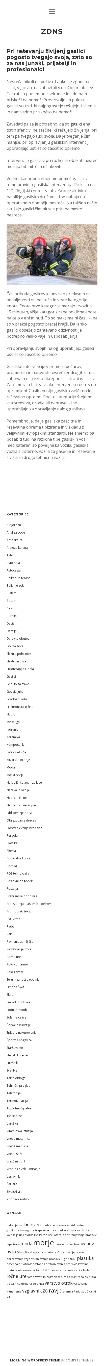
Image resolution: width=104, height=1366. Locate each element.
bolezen (32, 1225)
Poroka (12, 866)
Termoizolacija (17, 1101)
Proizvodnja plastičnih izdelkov (29, 904)
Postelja (12, 888)
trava (92, 1277)
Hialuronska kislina (20, 707)
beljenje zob (15, 1225)
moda (26, 1243)
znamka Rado (71, 1291)
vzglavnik (32, 1291)
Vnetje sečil (14, 1154)
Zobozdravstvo (18, 1199)
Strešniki (12, 1063)
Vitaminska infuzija (20, 1131)
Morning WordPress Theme (35, 1360)
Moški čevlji (15, 775)
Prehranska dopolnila (22, 896)
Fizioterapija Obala (20, 669)
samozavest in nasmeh (42, 1277)
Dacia (11, 623)
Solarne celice (16, 1017)
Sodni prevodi (17, 1010)
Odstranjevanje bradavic (24, 828)
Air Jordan (14, 525)
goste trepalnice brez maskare (48, 1230)
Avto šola (13, 563)
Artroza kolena (17, 547)
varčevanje (80, 1283)
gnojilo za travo (17, 1230)
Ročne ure (14, 957)
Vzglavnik (13, 1176)
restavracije (58, 1270)
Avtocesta (14, 570)
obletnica (50, 1252)
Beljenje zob (15, 585)
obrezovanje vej (17, 1259)
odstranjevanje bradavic (45, 1259)
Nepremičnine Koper (21, 805)
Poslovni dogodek (20, 881)
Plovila (11, 851)
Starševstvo (15, 1048)
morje (43, 1242)
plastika (85, 1258)
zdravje (52, 1290)
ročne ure (17, 1276)
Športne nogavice (19, 1040)
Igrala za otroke (79, 1230)
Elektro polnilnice (19, 654)
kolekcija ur (14, 1235)
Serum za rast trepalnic (23, 979)
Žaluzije (12, 1184)
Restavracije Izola (19, 949)
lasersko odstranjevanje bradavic (75, 1235)
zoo (83, 1291)
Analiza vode (16, 532)
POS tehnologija (18, 873)
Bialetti (11, 593)
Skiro (10, 994)
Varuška (12, 1123)
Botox (11, 601)
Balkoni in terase (18, 578)
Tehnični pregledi (19, 1085)
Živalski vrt (14, 1191)
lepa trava (13, 1244)
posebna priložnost (19, 1264)
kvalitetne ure (43, 1235)
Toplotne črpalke (19, 1108)
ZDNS (52, 31)
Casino (11, 608)
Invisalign (13, 722)
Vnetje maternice (19, 1138)
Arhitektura (14, 540)
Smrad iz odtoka (18, 1002)
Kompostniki (15, 744)
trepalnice (13, 1283)
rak (46, 1269)
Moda (11, 767)
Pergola (12, 835)
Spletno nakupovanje (22, 1032)
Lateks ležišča (16, 752)
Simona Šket (15, 987)
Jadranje (12, 729)
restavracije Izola (78, 1270)
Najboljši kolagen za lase (24, 782)
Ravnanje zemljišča (20, 941)
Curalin (12, 616)
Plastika (12, 843)
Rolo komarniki (17, 964)
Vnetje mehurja (17, 1146)
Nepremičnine (17, 798)
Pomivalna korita (19, 858)
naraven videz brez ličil (70, 1244)
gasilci (76, 124)
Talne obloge (16, 1078)
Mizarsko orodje (18, 760)
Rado (10, 926)
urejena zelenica (32, 1283)
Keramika (13, 737)
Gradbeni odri (17, 699)
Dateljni (12, 631)
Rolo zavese (15, 972)
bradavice (48, 1225)
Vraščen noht (16, 1161)
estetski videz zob (78, 1225)
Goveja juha (15, 691)
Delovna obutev (18, 638)
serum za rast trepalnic (73, 1277)
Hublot (11, 714)
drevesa (61, 1225)
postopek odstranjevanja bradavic (55, 1264)
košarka (28, 1235)
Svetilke (12, 1070)
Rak (9, 934)
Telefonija (14, 1093)
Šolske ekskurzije (19, 1025)
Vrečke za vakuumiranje (23, 1169)
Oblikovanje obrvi (19, 813)
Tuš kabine (14, 1116)
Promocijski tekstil (19, 911)
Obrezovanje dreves (21, 820)
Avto (10, 555)
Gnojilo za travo (18, 684)
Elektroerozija (16, 661)
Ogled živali (68, 1259)
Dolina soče (15, 646)
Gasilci (11, 676)
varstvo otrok (59, 1283)
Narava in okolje (18, 790)
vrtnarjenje (14, 1291)
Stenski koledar (17, 1055)
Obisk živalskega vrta (30, 1252)
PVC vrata (13, 919)
